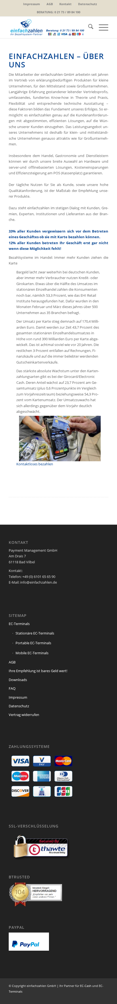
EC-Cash (85, 986)
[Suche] (88, 27)
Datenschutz (87, 4)
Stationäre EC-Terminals (35, 633)
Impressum (31, 4)
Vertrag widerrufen (24, 714)
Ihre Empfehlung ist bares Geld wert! (38, 670)
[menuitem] (31, 4)
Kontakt (65, 4)
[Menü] (100, 27)
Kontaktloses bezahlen (34, 464)
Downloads (18, 679)
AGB (50, 4)
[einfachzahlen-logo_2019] (48, 27)
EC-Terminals (19, 623)
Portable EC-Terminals (33, 642)
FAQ (12, 688)
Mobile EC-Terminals (32, 652)
